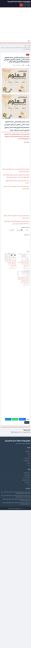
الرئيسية (29, 45)
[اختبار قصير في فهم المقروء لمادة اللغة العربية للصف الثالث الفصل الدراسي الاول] (23, 256)
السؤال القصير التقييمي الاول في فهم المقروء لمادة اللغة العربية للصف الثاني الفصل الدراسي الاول (16, 176)
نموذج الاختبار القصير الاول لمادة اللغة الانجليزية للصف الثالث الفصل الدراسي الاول (10, 263)
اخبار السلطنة (27, 458)
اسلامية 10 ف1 (26, 477)
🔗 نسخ (26, 422)
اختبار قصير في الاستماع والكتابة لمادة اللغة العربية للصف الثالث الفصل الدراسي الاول (16, 222)
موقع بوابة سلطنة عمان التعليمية (14, 508)
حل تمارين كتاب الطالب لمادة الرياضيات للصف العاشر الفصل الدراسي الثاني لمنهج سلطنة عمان (16, 503)
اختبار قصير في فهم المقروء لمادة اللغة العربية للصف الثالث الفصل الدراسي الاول (23, 263)
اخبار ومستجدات (26, 461)
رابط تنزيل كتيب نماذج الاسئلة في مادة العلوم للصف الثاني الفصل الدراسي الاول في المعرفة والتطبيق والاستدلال (17, 136)
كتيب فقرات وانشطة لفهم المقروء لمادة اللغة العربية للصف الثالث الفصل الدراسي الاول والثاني (23, 280)
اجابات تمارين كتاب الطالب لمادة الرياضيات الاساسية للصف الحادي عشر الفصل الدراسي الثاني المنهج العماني (15, 496)
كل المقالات (27, 482)
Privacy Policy (27, 473)
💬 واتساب (15, 419)
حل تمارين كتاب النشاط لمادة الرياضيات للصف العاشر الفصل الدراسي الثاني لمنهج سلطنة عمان (16, 499)
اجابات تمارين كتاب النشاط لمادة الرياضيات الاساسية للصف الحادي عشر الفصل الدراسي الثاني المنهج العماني (15, 492)
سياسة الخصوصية (26, 480)
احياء (29, 456)
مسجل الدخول (20, 432)
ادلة (29, 465)
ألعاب (28, 454)
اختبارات (28, 463)
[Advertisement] (15, 23)
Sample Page (27, 475)
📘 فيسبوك (22, 419)
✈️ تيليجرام (8, 419)
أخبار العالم (27, 451)
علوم (25, 45)
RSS (29, 485)
